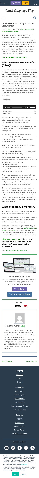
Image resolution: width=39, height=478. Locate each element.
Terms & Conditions (19, 434)
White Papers (19, 395)
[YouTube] (32, 448)
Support (19, 419)
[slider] (32, 107)
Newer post (30, 361)
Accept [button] (15, 474)
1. (7, 111)
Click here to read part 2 (12, 239)
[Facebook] (19, 448)
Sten (9, 29)
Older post (8, 361)
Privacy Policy (24, 464)
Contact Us (19, 422)
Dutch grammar (11, 250)
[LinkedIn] (26, 448)
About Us (19, 374)
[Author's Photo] (19, 318)
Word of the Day (19, 410)
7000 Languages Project (19, 406)
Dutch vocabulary (22, 250)
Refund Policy (19, 426)
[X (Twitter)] (13, 448)
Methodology (20, 398)
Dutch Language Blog (19, 10)
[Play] (5, 107)
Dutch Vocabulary (13, 31)
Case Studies (19, 391)
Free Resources (19, 402)
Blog (19, 378)
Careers (19, 382)
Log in (25, 3)
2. (7, 113)
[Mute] (28, 107)
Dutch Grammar (25, 29)
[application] (19, 107)
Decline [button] (23, 474)
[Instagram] (6, 448)
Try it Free (15, 3)
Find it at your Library (19, 294)
